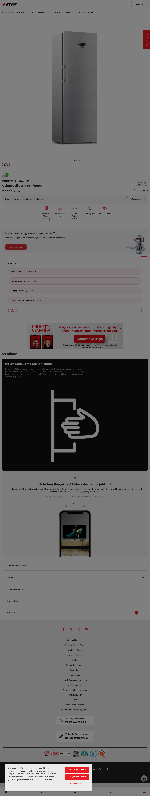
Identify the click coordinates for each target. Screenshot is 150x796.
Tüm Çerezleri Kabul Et (77, 769)
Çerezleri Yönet (76, 784)
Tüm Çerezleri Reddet (77, 777)
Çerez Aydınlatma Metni (21, 779)
